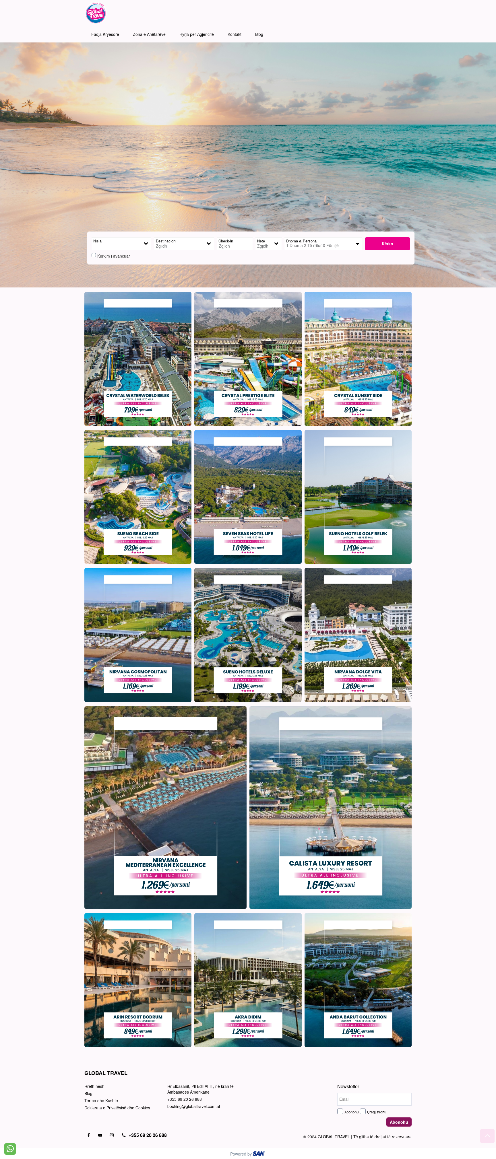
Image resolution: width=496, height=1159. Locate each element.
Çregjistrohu (376, 1111)
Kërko (387, 243)
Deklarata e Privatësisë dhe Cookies (117, 1108)
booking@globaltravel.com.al (193, 1106)
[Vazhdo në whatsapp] (10, 1148)
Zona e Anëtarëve (149, 34)
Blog (259, 34)
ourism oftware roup (259, 1154)
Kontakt (234, 34)
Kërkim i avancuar (113, 256)
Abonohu (351, 1111)
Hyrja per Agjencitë (196, 34)
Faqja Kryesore (105, 34)
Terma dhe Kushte (101, 1100)
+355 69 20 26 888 (184, 1099)
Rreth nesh (94, 1086)
